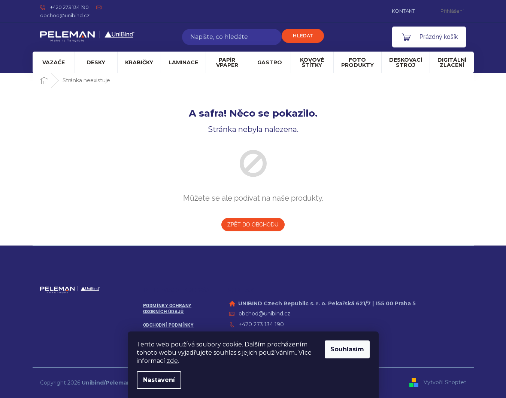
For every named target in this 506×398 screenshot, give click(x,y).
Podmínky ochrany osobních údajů (167, 309)
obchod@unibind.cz (264, 313)
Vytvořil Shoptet (445, 382)
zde (172, 360)
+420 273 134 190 (261, 324)
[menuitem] (54, 62)
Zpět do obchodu (253, 225)
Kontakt (403, 11)
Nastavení (159, 379)
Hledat (303, 35)
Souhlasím (347, 349)
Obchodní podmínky (168, 325)
